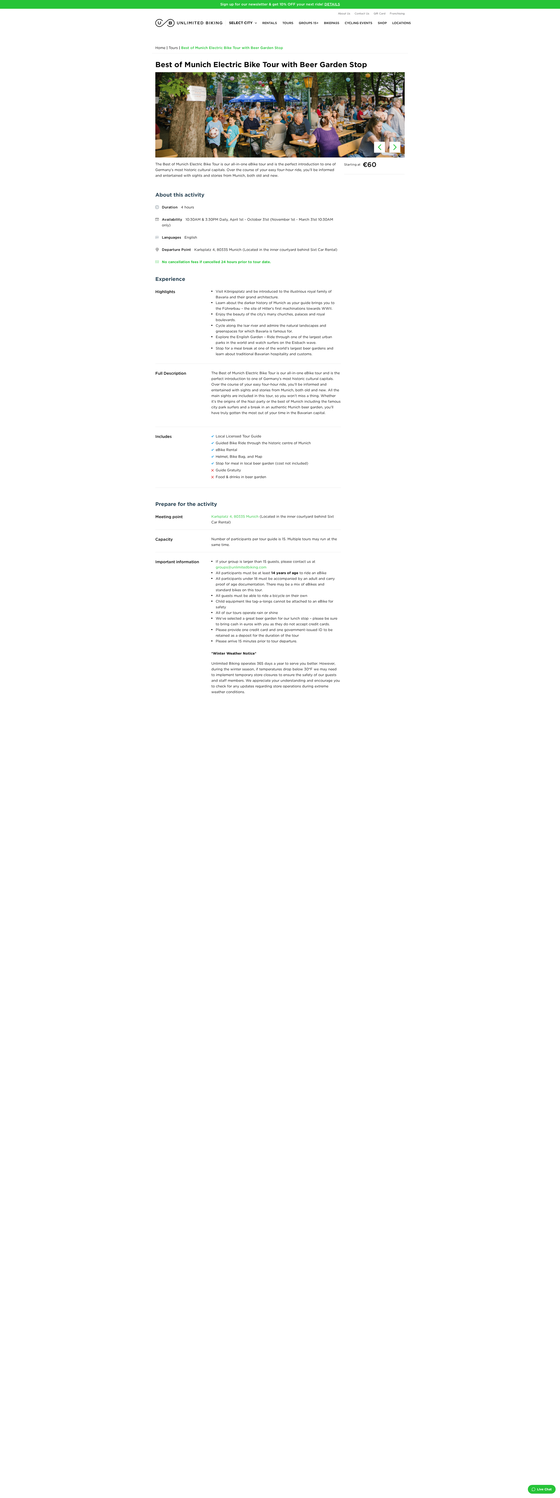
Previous (379, 147)
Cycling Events (358, 23)
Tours (287, 23)
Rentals (269, 23)
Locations (401, 23)
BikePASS (331, 23)
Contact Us (362, 13)
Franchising (397, 13)
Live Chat (544, 1489)
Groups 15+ (308, 23)
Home (160, 48)
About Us (344, 13)
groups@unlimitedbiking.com (241, 567)
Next (394, 147)
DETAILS (332, 4)
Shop (382, 23)
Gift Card (379, 13)
